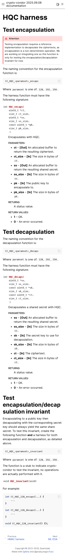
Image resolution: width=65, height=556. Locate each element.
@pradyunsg (40, 551)
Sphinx (26, 551)
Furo (51, 551)
